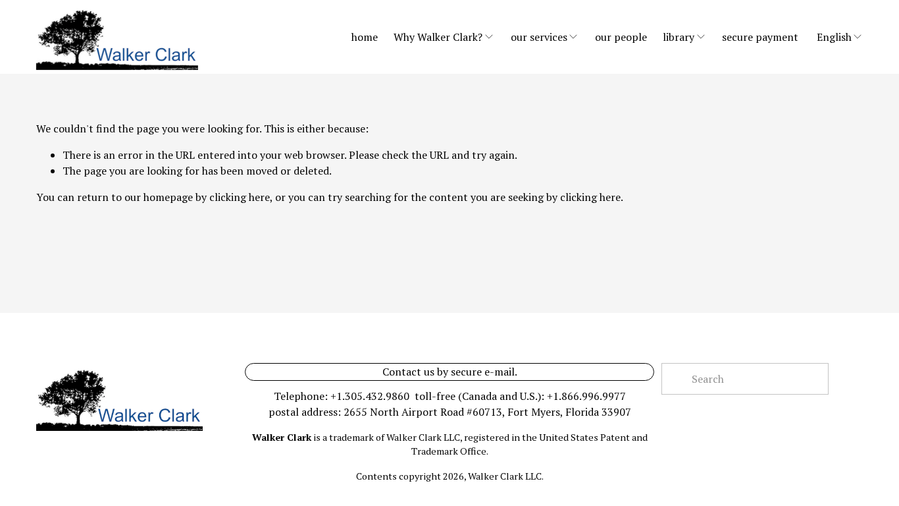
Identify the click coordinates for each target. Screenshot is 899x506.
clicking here (239, 197)
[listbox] (840, 36)
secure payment (760, 37)
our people (621, 37)
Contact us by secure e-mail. (449, 371)
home (364, 37)
